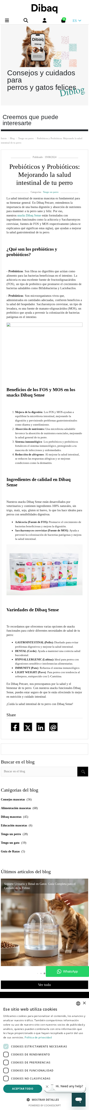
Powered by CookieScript (45, 1105)
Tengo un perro (51, 192)
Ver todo (44, 985)
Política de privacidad (38, 1037)
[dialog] (44, 1054)
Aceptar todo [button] (22, 1089)
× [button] (84, 1003)
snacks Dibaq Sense (29, 215)
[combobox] (78, 1003)
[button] (44, 973)
